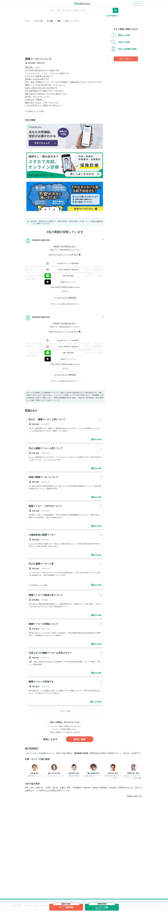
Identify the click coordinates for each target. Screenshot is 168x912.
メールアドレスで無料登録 (65, 298)
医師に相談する (125, 59)
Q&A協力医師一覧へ (135, 796)
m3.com (126, 753)
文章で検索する (112, 16)
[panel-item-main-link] (65, 429)
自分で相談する (97, 221)
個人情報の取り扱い (68, 246)
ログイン (138, 3)
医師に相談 (80, 739)
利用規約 (56, 246)
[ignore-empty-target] (84, 10)
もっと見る (65, 711)
